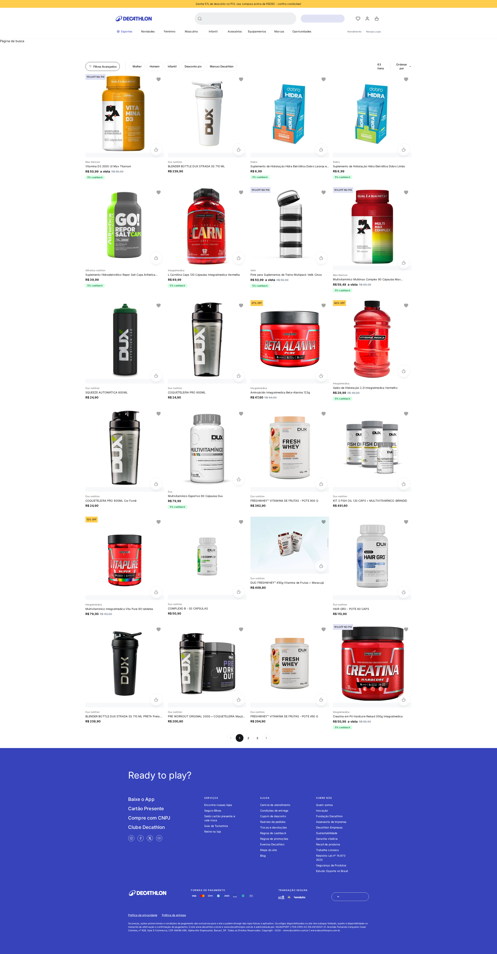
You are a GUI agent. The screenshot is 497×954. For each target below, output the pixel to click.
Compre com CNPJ (149, 818)
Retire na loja (212, 831)
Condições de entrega (274, 810)
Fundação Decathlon (329, 816)
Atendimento (354, 31)
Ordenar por (401, 66)
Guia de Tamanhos (216, 826)
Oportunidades (301, 31)
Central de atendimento (275, 805)
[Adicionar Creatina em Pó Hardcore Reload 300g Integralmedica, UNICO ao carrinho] (403, 699)
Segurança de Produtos (331, 865)
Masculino (191, 31)
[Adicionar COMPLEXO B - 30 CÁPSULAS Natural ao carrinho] (238, 591)
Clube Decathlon (146, 827)
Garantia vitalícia (327, 838)
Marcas (279, 31)
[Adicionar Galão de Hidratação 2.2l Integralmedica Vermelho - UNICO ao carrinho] (403, 371)
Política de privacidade (142, 915)
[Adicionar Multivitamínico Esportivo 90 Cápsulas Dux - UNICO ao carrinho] (238, 479)
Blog (263, 855)
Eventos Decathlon (272, 844)
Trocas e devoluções (273, 827)
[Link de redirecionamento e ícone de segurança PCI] (289, 897)
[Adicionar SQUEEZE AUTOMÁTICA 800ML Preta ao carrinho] (156, 375)
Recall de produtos (328, 844)
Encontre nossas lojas (218, 805)
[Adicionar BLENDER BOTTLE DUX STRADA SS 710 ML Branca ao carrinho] (238, 149)
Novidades (148, 31)
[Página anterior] (231, 738)
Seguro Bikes (212, 810)
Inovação (322, 810)
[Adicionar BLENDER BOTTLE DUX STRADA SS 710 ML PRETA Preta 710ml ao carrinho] (156, 699)
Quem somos (324, 805)
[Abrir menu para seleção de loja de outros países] (350, 896)
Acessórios (235, 31)
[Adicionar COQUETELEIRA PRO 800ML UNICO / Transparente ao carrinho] (238, 375)
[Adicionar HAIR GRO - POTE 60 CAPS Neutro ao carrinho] (403, 592)
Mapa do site (268, 850)
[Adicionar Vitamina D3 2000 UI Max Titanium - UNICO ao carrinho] (156, 149)
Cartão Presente (146, 808)
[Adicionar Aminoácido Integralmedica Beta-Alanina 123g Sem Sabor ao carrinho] (321, 375)
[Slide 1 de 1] (124, 113)
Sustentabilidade (326, 833)
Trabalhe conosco (327, 850)
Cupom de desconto (273, 816)
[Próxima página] (266, 738)
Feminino (169, 31)
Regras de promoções (274, 838)
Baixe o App (141, 799)
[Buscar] (199, 18)
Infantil (213, 31)
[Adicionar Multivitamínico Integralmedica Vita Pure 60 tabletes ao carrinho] (156, 592)
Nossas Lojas (373, 31)
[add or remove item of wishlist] (158, 79)
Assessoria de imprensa (331, 821)
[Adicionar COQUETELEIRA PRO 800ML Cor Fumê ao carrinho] (156, 484)
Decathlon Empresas (329, 827)
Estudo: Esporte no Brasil (332, 871)
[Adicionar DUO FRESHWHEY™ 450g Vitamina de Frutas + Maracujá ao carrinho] (321, 566)
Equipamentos (257, 31)
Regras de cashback (273, 833)
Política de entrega (174, 915)
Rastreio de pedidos (272, 821)
